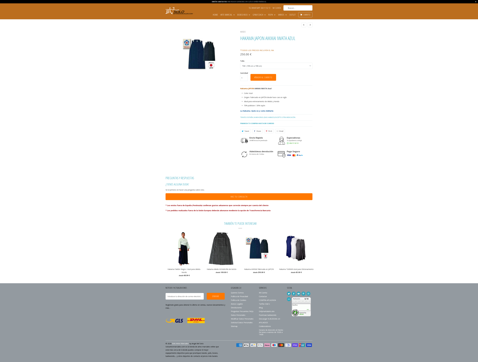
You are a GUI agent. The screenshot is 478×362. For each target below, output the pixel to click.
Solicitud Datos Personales (242, 322)
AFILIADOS (263, 322)
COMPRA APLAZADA (267, 300)
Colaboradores (265, 326)
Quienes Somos (237, 292)
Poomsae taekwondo (267, 315)
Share (258, 131)
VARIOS (281, 15)
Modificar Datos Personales (242, 319)
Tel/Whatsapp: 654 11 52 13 (259, 8)
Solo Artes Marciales (180, 343)
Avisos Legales (237, 304)
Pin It (270, 131)
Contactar (263, 296)
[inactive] (301, 315)
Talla (242, 61)
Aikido (243, 31)
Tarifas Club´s (264, 304)
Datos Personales (238, 315)
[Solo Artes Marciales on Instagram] (308, 294)
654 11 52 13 (293, 143)
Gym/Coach (258, 15)
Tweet (246, 131)
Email (281, 131)
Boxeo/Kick (242, 15)
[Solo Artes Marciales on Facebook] (294, 294)
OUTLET (292, 15)
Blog (261, 307)
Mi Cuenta (277, 8)
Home (215, 15)
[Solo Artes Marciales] (179, 10)
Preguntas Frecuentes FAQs (242, 311)
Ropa (270, 15)
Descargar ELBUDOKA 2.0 (269, 319)
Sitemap (234, 326)
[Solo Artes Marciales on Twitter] (289, 294)
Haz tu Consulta (239, 196)
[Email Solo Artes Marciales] (289, 299)
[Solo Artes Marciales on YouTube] (298, 294)
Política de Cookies (238, 300)
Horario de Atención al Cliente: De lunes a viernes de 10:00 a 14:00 (271, 332)
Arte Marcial (226, 15)
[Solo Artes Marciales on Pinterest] (303, 294)
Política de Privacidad (239, 296)
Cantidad (244, 73)
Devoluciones (236, 307)
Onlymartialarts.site (266, 311)
